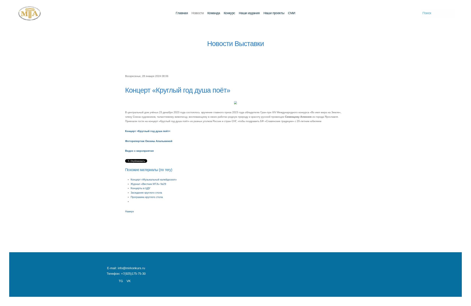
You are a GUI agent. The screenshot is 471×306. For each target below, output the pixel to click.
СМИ (291, 13)
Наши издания (249, 13)
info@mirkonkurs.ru (131, 268)
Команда (213, 13)
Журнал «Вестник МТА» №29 (148, 183)
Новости (198, 13)
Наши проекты (273, 13)
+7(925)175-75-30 (133, 273)
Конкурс (229, 13)
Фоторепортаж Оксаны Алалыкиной (148, 141)
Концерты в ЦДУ (140, 188)
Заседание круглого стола (146, 192)
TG (121, 281)
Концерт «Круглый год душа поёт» (147, 131)
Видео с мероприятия (139, 150)
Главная (182, 13)
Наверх (129, 211)
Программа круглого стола (147, 197)
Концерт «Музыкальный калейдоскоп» (154, 179)
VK (129, 281)
